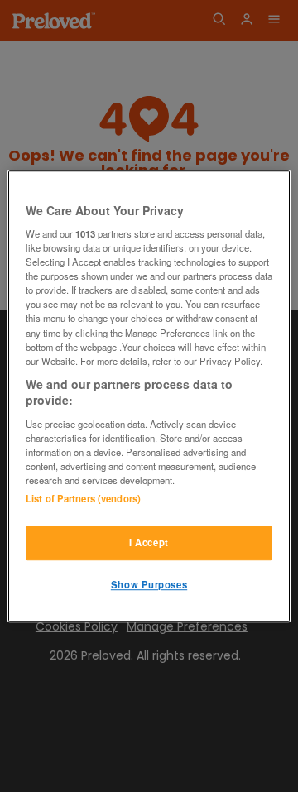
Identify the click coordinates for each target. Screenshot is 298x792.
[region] (149, 396)
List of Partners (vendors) (83, 498)
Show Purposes (149, 584)
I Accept (149, 542)
